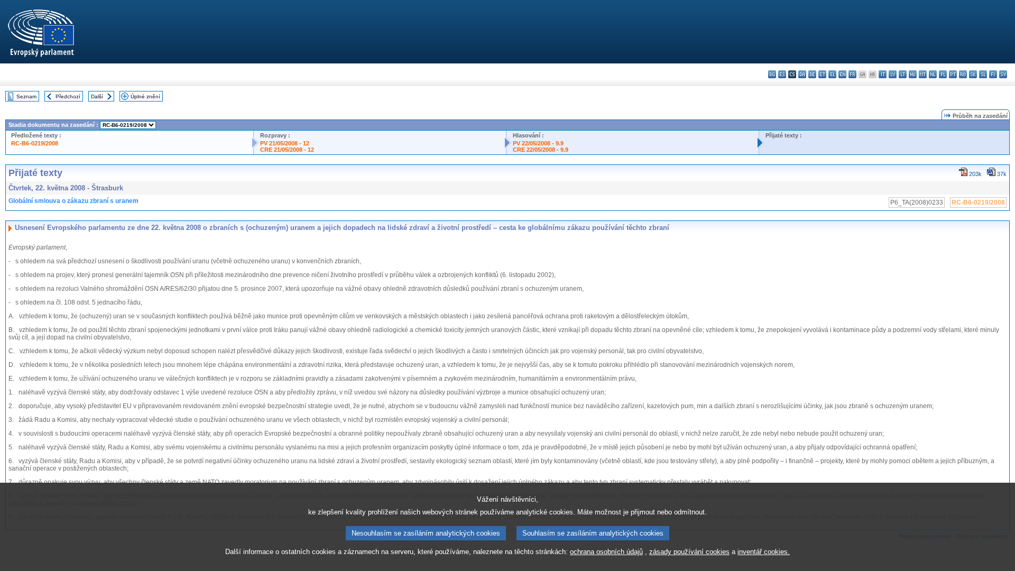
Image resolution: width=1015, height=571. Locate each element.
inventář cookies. (763, 552)
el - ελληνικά (832, 74)
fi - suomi (993, 74)
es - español (782, 74)
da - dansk (802, 74)
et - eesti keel (822, 74)
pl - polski (943, 74)
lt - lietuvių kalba (903, 74)
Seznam (26, 96)
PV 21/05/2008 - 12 (284, 143)
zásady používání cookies (689, 552)
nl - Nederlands (933, 74)
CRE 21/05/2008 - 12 (287, 149)
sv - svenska (1003, 74)
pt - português (953, 74)
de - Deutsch (812, 74)
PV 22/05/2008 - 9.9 (538, 143)
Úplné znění (145, 96)
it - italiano (883, 74)
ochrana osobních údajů (606, 552)
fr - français (852, 74)
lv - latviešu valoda (893, 74)
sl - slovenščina (983, 74)
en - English (842, 74)
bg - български (772, 74)
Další (97, 96)
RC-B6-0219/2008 (34, 143)
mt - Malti (923, 74)
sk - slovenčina (973, 74)
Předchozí (68, 96)
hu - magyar (913, 74)
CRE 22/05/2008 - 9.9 (540, 149)
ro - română (963, 74)
